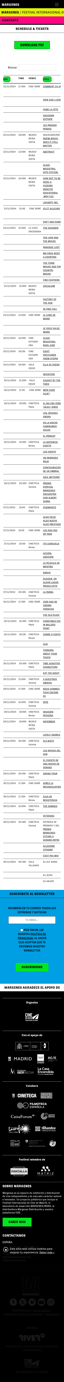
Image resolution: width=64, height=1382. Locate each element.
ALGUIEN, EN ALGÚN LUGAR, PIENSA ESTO (51, 582)
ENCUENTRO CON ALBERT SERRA (50, 498)
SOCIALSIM (49, 286)
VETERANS (48, 816)
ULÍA (45, 644)
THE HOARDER (50, 228)
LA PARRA (48, 592)
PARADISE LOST (51, 247)
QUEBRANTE (49, 507)
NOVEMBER (49, 721)
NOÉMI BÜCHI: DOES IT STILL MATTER (50, 142)
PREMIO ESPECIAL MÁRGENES (49, 487)
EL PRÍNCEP (49, 436)
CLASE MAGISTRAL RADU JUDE (49, 342)
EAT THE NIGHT (51, 673)
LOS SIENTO (49, 451)
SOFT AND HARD (52, 222)
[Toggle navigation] (56, 4)
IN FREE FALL (50, 309)
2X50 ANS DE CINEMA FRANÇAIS (50, 605)
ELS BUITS (48, 741)
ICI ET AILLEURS (51, 208)
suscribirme (32, 967)
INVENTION (49, 374)
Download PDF (32, 45)
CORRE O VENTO (52, 634)
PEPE (45, 702)
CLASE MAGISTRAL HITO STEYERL (50, 169)
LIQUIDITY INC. (50, 202)
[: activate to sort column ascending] (10, 74)
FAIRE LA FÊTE (50, 109)
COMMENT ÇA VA (52, 86)
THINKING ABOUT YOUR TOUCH (50, 654)
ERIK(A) (47, 572)
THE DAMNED (50, 806)
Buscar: (12, 67)
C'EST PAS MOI (51, 855)
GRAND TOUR (50, 773)
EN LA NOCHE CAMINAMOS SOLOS (50, 426)
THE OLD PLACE (51, 615)
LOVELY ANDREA (51, 735)
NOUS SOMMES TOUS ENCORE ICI (51, 692)
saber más (17, 1222)
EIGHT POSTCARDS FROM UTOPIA (50, 355)
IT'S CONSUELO (51, 543)
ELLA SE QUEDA (51, 364)
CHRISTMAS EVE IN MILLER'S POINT (52, 625)
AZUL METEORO (51, 477)
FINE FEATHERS (51, 280)
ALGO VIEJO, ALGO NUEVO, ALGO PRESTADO (52, 521)
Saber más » (46, 1252)
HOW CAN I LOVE (52, 99)
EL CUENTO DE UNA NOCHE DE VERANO (51, 764)
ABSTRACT (48, 151)
